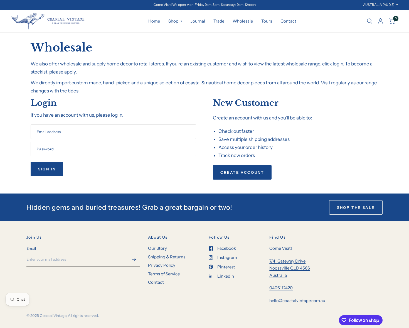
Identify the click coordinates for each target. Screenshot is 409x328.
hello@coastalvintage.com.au (297, 300)
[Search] (369, 21)
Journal (198, 21)
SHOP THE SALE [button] (356, 207)
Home (154, 21)
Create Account (242, 172)
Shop (173, 21)
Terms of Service (164, 273)
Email (31, 248)
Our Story (157, 248)
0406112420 (281, 287)
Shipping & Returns (166, 257)
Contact (288, 21)
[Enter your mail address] (134, 259)
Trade (218, 21)
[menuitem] (154, 21)
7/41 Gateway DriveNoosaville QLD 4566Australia (289, 268)
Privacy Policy (161, 265)
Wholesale (243, 21)
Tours (266, 21)
